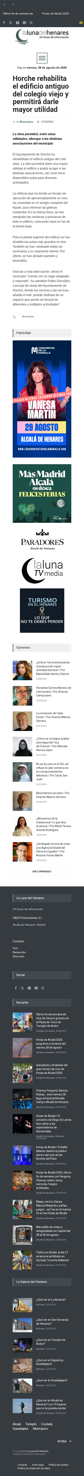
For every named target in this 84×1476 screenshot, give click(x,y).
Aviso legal (38, 1465)
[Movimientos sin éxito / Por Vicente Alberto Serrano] (22, 801)
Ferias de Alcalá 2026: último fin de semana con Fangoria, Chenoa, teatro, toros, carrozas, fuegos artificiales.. (53, 1180)
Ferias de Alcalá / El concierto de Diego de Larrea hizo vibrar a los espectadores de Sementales (53, 1123)
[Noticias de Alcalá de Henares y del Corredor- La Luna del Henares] (42, 40)
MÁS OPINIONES (42, 871)
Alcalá (17, 1424)
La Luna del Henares (37, 1451)
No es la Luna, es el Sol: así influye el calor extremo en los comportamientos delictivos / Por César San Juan (52, 771)
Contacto (22, 1465)
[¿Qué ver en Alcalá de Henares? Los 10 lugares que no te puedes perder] (22, 1406)
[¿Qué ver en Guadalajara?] (22, 1386)
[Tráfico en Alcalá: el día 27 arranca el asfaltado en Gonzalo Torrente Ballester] (22, 1260)
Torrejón (31, 1424)
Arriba (61, 1441)
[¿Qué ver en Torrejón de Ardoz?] (22, 1345)
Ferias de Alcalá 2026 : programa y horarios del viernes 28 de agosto (57, 13)
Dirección (18, 956)
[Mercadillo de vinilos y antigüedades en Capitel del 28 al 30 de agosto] (22, 1235)
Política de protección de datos (34, 1468)
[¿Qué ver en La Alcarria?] (22, 1305)
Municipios (26, 121)
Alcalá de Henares (45, 1052)
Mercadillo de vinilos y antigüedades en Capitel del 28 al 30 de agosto (53, 1230)
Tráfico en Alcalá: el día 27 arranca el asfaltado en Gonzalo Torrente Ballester (52, 1256)
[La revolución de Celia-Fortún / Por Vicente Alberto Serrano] (22, 721)
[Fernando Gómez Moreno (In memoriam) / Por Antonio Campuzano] (22, 696)
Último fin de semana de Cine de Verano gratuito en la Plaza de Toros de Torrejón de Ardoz (19, 13)
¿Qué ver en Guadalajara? (52, 1380)
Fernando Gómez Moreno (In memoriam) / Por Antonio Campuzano (53, 691)
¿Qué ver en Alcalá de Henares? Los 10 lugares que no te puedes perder (51, 1404)
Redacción (19, 952)
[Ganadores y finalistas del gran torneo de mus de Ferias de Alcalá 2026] (22, 1073)
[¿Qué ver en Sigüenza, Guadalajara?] (22, 1365)
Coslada (46, 1424)
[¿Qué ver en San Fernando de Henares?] (22, 1325)
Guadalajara (20, 1428)
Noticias (60, 1136)
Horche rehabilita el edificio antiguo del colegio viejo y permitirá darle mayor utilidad (41, 93)
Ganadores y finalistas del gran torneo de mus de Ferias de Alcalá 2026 (52, 1069)
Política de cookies (59, 1465)
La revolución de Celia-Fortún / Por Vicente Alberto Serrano (53, 717)
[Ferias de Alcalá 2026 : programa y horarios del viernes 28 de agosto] (22, 1047)
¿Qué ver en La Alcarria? (51, 1299)
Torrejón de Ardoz (45, 1031)
